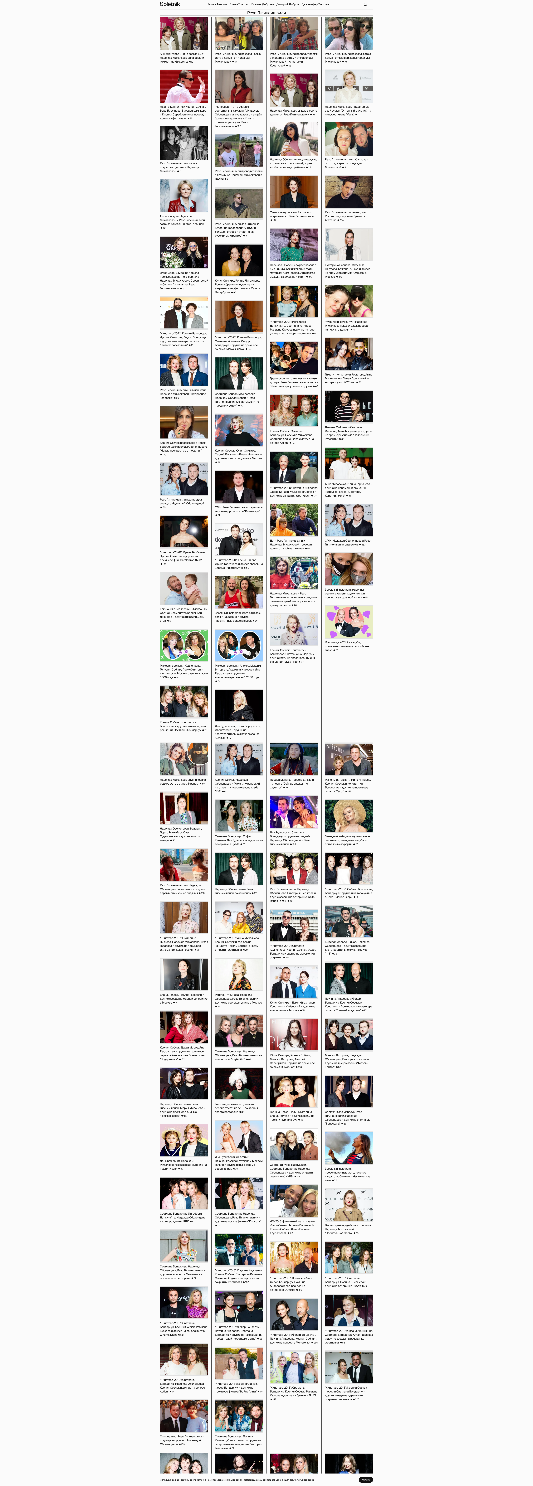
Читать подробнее (304, 1479)
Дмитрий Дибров (287, 4)
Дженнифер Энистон (316, 4)
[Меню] (371, 4)
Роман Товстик (217, 4)
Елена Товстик (239, 4)
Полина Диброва (262, 4)
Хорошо (366, 1479)
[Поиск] (365, 4)
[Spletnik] (170, 4)
